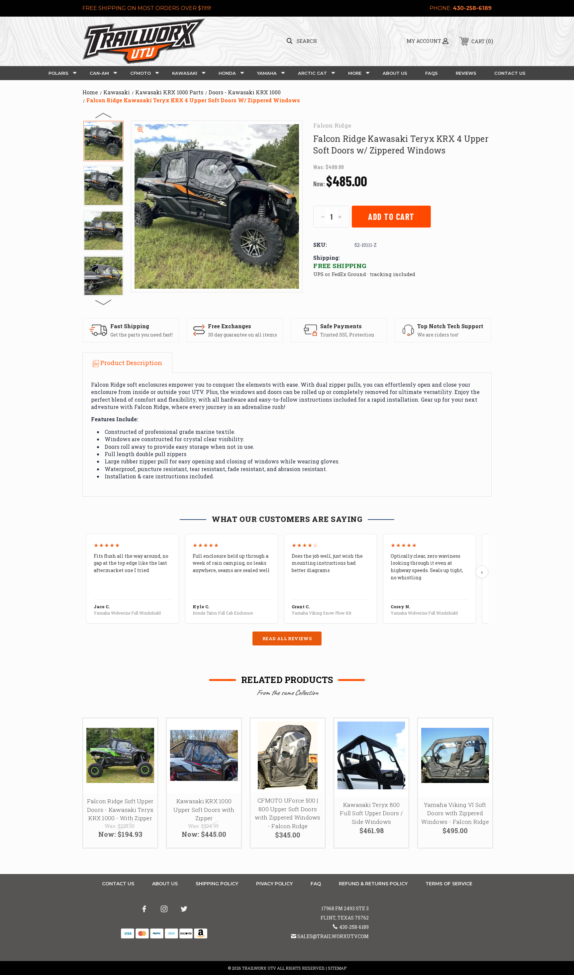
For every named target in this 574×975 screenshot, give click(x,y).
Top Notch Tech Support (450, 326)
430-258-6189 (472, 8)
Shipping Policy (217, 884)
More (354, 73)
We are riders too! (437, 335)
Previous (103, 115)
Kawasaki (184, 73)
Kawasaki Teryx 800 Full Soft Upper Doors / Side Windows (371, 813)
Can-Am (99, 73)
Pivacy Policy (274, 884)
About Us (395, 73)
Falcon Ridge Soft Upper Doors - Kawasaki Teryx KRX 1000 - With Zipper (120, 809)
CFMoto (140, 73)
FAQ (316, 884)
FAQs (431, 73)
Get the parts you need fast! (141, 335)
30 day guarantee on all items (242, 335)
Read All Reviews (287, 638)
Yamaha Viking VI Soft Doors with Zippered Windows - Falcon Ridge (455, 813)
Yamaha (267, 73)
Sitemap (337, 968)
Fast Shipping (129, 326)
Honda (227, 73)
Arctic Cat (312, 73)
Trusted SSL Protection (347, 335)
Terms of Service (449, 884)
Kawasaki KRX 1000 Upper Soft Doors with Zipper (203, 809)
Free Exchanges (229, 326)
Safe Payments (341, 326)
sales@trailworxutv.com (333, 936)
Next (103, 302)
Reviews (466, 73)
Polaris (58, 73)
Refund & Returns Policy (373, 884)
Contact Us (510, 73)
